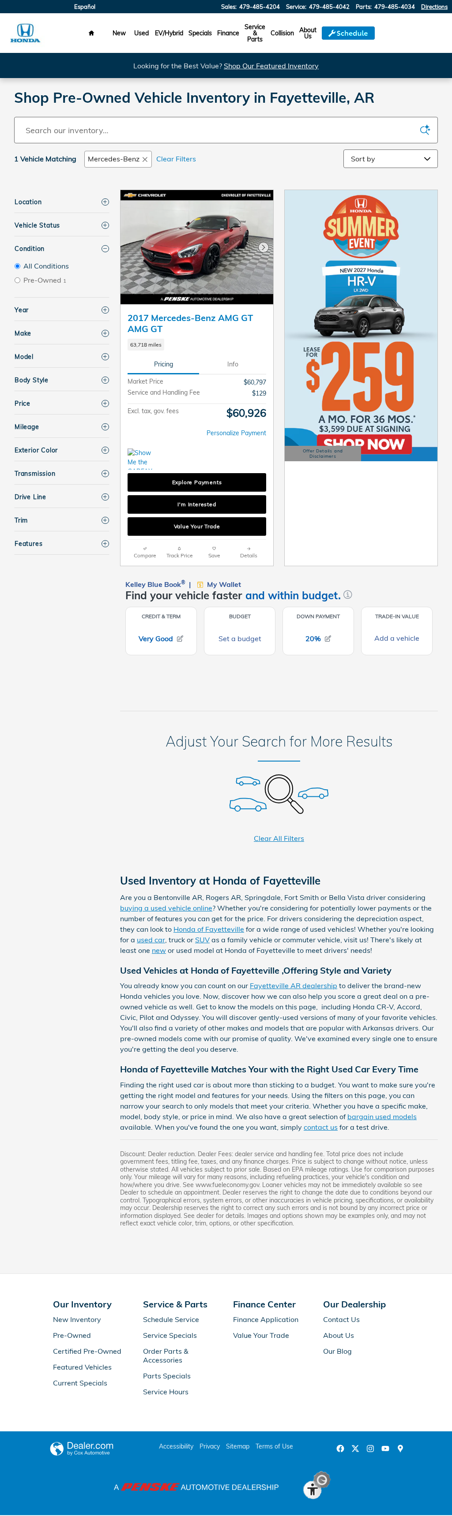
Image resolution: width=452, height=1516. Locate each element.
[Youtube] (385, 1448)
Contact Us (341, 1319)
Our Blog (337, 1351)
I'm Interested (196, 504)
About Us (307, 33)
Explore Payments (197, 482)
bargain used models (382, 1116)
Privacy (210, 1446)
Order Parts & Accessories (165, 1355)
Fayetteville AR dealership (293, 985)
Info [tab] (232, 364)
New (119, 33)
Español (84, 6)
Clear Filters (176, 158)
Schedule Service (171, 1319)
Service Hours (165, 1391)
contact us (321, 1127)
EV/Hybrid (169, 33)
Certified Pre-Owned (87, 1351)
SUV (202, 939)
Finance (228, 33)
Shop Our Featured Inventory (271, 65)
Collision (282, 33)
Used (141, 33)
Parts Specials (167, 1375)
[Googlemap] (400, 1448)
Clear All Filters (279, 838)
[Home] (25, 33)
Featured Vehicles (82, 1367)
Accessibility (176, 1446)
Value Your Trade (197, 526)
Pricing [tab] (163, 364)
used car (151, 939)
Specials (200, 33)
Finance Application (265, 1319)
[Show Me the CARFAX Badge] (144, 459)
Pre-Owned (72, 1335)
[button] (197, 344)
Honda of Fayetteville (208, 929)
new (159, 950)
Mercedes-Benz (113, 158)
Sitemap (237, 1446)
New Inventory (77, 1319)
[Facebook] (340, 1448)
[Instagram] (370, 1448)
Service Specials (170, 1335)
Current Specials (80, 1382)
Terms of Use (274, 1446)
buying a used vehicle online (166, 908)
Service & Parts (255, 33)
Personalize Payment (236, 433)
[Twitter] (355, 1448)
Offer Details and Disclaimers (323, 454)
